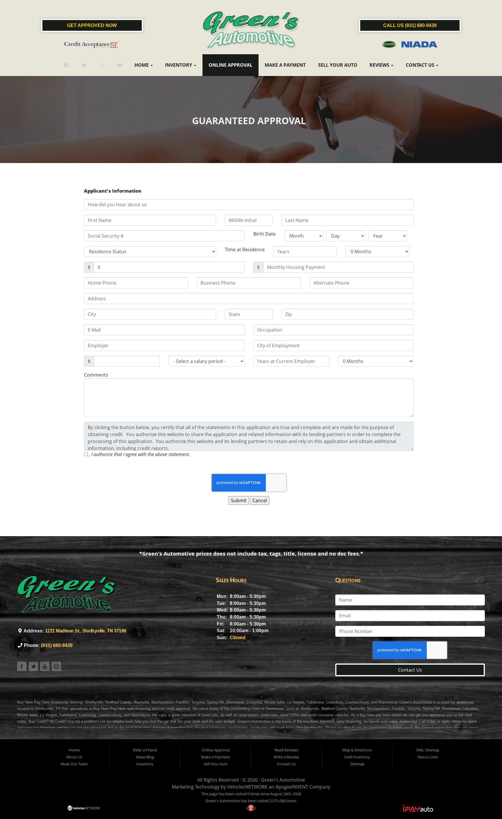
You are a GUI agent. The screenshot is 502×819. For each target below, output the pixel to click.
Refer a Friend (145, 750)
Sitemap (357, 763)
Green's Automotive (283, 780)
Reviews (380, 65)
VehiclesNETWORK (247, 787)
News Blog (145, 757)
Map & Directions (357, 750)
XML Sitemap (427, 750)
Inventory (179, 65)
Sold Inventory (357, 757)
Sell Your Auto (337, 65)
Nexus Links (427, 757)
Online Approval (230, 65)
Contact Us (420, 65)
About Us (74, 757)
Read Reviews (286, 750)
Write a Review (286, 757)
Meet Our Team (74, 763)
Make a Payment (285, 65)
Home (142, 65)
